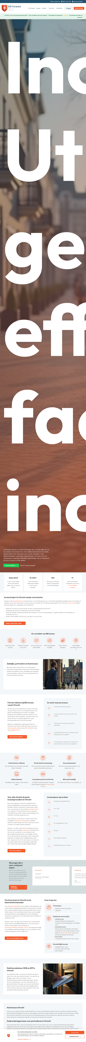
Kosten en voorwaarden (65, 933)
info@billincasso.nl (15, 730)
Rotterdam (15, 927)
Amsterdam (8, 927)
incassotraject (26, 830)
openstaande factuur (18, 601)
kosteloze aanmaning (20, 820)
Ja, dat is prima (74, 1032)
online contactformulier (14, 728)
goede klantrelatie (15, 906)
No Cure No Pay (71, 603)
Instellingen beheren (74, 1036)
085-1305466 (29, 728)
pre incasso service (33, 809)
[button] (11, 565)
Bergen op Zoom (23, 927)
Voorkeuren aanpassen (23, 1039)
